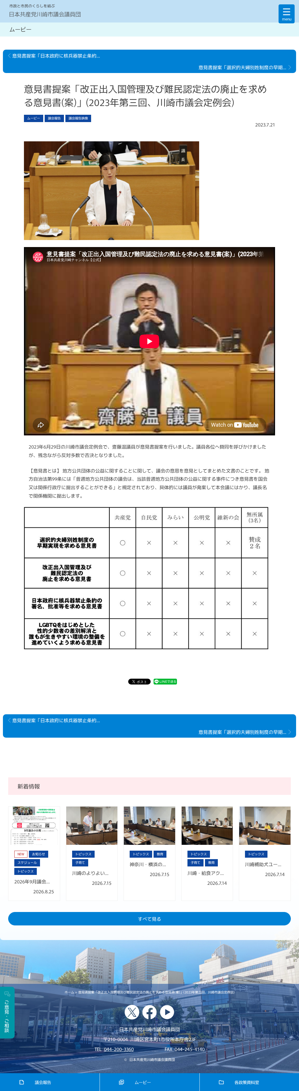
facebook (149, 1012)
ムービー (143, 1082)
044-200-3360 (119, 1048)
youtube (167, 1012)
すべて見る (149, 918)
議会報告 (43, 1082)
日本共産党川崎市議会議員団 (45, 14)
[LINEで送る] (165, 682)
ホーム (69, 992)
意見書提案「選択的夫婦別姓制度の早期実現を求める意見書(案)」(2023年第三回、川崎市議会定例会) (247, 67)
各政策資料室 (246, 1082)
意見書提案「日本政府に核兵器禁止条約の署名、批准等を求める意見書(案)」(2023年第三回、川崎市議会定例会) (58, 55)
